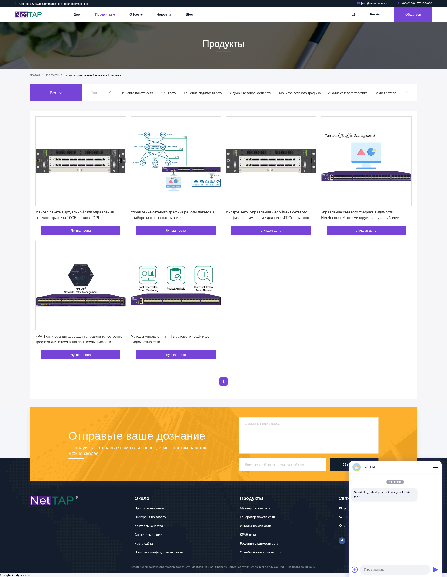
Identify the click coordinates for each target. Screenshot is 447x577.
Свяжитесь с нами (148, 535)
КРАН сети (168, 93)
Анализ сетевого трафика (347, 93)
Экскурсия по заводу (150, 517)
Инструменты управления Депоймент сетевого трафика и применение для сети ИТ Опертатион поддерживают (267, 217)
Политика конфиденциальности (159, 552)
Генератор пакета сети (257, 517)
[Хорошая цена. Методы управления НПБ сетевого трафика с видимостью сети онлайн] (176, 285)
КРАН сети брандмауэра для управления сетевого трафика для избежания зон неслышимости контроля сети (78, 342)
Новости (164, 14)
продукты (51, 75)
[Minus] (435, 467)
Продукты (104, 14)
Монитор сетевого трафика (300, 93)
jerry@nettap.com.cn (374, 3)
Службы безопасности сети (251, 93)
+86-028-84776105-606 (416, 3)
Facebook (342, 540)
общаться (413, 14)
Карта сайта (144, 543)
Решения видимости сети (203, 93)
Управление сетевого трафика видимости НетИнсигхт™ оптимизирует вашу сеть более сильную (360, 217)
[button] (110, 93)
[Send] (435, 569)
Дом (77, 14)
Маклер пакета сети (255, 508)
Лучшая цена (81, 230)
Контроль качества (149, 526)
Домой (35, 75)
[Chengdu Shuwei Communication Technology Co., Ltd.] (29, 14)
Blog (189, 14)
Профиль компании (150, 508)
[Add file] (355, 569)
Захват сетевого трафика (394, 93)
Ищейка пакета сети (137, 93)
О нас (134, 14)
